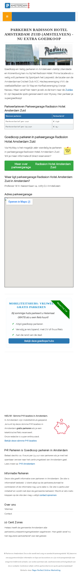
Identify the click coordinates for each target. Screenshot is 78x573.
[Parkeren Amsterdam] (25, 5)
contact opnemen (48, 495)
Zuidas (69, 90)
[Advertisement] (39, 378)
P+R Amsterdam (27, 464)
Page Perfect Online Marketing (46, 570)
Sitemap (9, 509)
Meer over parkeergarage (41, 165)
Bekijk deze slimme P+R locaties (21, 440)
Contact (8, 514)
